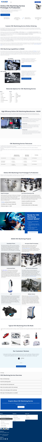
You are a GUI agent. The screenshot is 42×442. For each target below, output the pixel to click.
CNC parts (35, 51)
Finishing (2, 202)
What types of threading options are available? (9, 392)
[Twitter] (3, 439)
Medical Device (15, 417)
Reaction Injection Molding (5, 423)
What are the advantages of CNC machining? (8, 390)
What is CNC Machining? (4, 378)
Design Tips (28, 418)
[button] (11, 2)
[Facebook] (1, 439)
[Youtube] (5, 439)
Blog (26, 415)
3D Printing (2, 422)
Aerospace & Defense (16, 418)
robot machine (5, 270)
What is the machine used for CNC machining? (9, 387)
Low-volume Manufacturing (5, 417)
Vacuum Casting (3, 425)
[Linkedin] (7, 439)
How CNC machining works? (5, 381)
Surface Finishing (3, 427)
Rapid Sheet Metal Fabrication (5, 420)
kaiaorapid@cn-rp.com (5, 432)
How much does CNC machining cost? (7, 384)
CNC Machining (3, 418)
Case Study (27, 417)
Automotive (15, 415)
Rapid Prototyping (3, 415)
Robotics (14, 420)
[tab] (21, 378)
